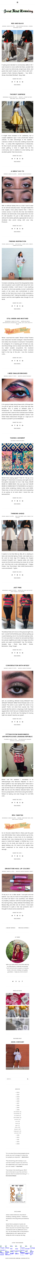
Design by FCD (25, 1258)
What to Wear (19, 819)
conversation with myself (17, 665)
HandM (30, 26)
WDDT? (31, 871)
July (16, 1121)
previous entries (23, 928)
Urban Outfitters (17, 245)
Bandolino (14, 322)
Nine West (16, 27)
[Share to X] (12, 82)
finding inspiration (17, 241)
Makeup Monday (27, 174)
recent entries (10, 928)
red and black (17, 23)
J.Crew (23, 244)
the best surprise (17, 94)
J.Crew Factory (27, 97)
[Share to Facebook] (14, 82)
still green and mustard (17, 319)
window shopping (20, 740)
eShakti (21, 97)
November (17, 1113)
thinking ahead (17, 514)
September (17, 1117)
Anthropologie (7, 322)
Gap (25, 590)
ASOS (17, 26)
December (17, 1111)
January (16, 1133)
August (16, 1119)
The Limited (22, 98)
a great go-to (17, 171)
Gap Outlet (18, 244)
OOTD (20, 27)
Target (31, 244)
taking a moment (17, 438)
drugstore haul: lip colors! (17, 869)
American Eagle (25, 321)
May (16, 1125)
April (16, 1127)
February (17, 1131)
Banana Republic (23, 26)
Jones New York (26, 818)
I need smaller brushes (17, 373)
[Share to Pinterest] (17, 82)
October (16, 1115)
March (16, 1129)
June (16, 1123)
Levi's (23, 322)
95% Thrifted (17, 815)
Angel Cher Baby (17, 1042)
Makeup (20, 174)
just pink (17, 588)
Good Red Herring (15, 1258)
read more (17, 84)
